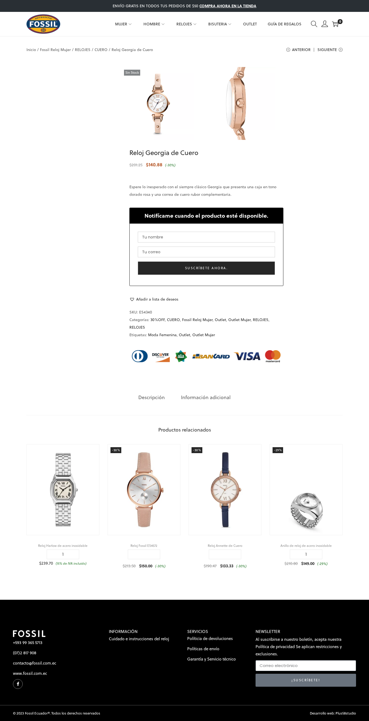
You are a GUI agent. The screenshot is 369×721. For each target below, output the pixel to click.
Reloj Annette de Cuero (225, 545)
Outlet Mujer (239, 319)
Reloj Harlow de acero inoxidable (63, 545)
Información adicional (206, 397)
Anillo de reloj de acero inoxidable (306, 545)
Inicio (31, 49)
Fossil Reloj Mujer (55, 49)
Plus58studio (346, 713)
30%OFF (157, 319)
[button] (153, 299)
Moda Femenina (162, 335)
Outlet (220, 319)
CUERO (101, 49)
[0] (335, 24)
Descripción (151, 397)
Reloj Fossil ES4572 (143, 545)
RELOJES (82, 49)
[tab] (151, 397)
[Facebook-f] (18, 684)
